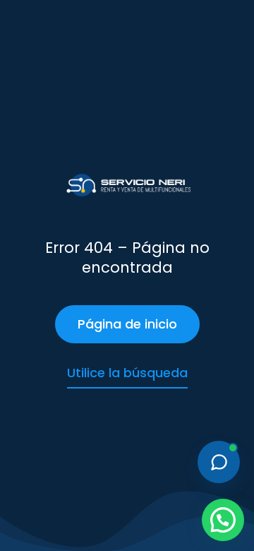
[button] (223, 520)
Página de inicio (127, 324)
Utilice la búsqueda (127, 372)
